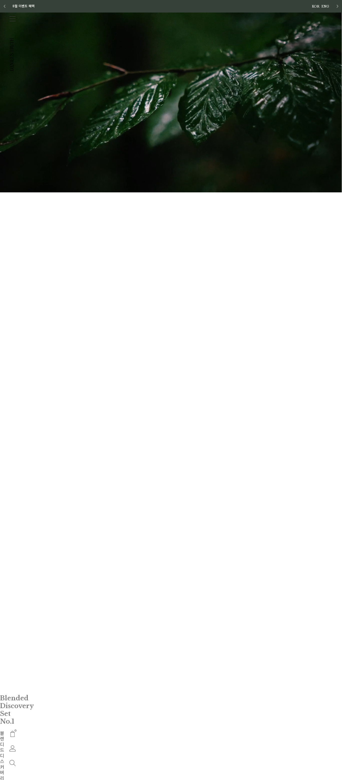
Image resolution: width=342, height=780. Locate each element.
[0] (13, 733)
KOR (315, 6)
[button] (337, 6)
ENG (325, 6)
